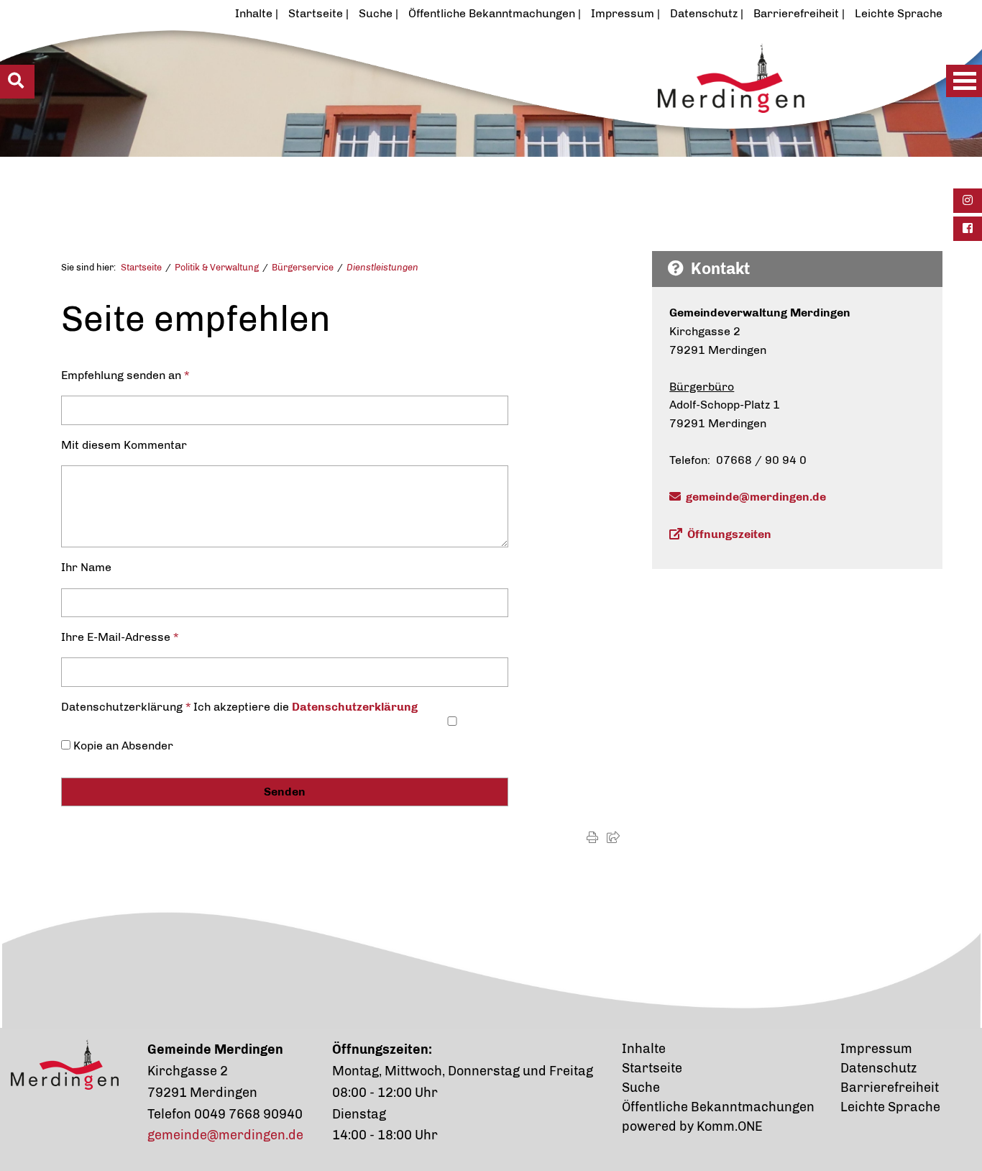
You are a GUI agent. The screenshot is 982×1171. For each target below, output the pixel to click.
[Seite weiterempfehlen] (613, 837)
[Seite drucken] (592, 837)
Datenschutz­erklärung (355, 707)
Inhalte (253, 13)
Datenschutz (704, 13)
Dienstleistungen (382, 267)
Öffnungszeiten (729, 534)
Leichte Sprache (898, 13)
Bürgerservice (303, 267)
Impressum (622, 13)
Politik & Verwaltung (217, 267)
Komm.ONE (730, 1126)
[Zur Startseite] (445, 113)
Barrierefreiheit (796, 13)
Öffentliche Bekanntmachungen (491, 13)
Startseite (315, 13)
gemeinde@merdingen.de (756, 497)
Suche (376, 13)
